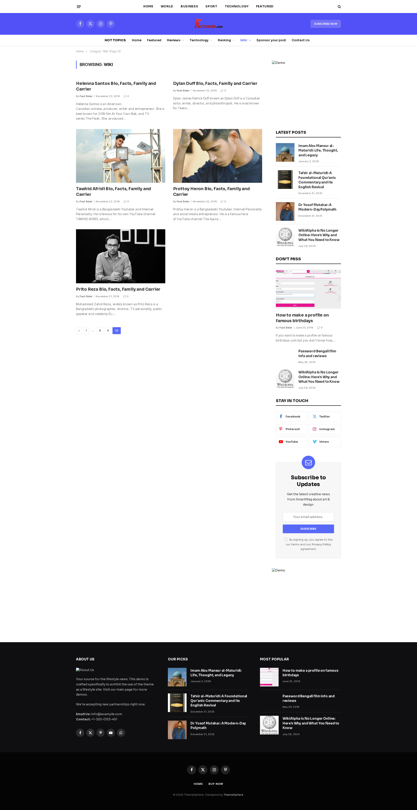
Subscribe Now (325, 23)
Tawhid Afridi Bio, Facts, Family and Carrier (113, 191)
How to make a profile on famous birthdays (302, 318)
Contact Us (300, 40)
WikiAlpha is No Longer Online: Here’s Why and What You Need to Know (318, 235)
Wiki (243, 40)
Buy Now (215, 783)
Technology (237, 6)
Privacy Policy (321, 544)
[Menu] (79, 6)
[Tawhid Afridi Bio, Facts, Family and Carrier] (120, 156)
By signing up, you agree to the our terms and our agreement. (309, 544)
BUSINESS (189, 6)
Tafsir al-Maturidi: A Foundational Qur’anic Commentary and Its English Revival (317, 180)
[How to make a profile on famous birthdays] (308, 289)
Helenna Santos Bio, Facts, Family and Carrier (116, 86)
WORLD (167, 6)
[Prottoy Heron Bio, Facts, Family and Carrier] (217, 156)
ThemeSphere (233, 795)
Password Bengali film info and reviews (317, 353)
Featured (265, 6)
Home (148, 6)
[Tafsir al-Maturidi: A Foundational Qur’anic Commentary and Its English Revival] (285, 179)
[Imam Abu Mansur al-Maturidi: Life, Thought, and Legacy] (285, 152)
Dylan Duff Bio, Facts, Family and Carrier (215, 83)
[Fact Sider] (208, 23)
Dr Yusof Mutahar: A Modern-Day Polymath (317, 207)
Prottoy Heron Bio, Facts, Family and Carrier (211, 191)
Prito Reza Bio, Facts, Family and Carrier (118, 289)
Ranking (224, 40)
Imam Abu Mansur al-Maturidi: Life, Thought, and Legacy (318, 150)
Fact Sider (86, 96)
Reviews (173, 40)
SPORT (211, 6)
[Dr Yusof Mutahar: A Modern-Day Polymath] (285, 211)
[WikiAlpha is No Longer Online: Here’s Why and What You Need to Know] (285, 237)
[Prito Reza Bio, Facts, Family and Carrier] (120, 256)
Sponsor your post (271, 40)
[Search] (339, 7)
